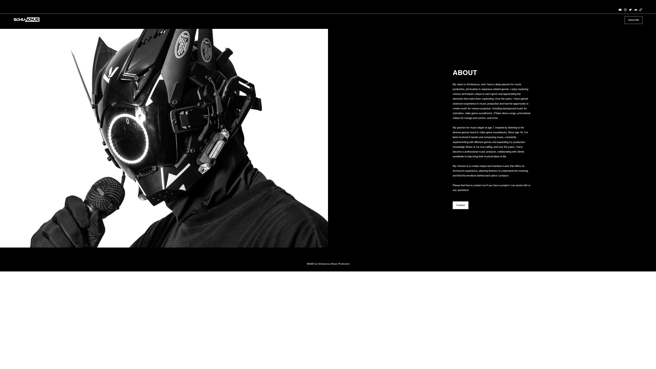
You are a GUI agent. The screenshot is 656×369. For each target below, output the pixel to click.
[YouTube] (620, 9)
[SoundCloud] (635, 9)
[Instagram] (625, 9)
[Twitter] (630, 9)
